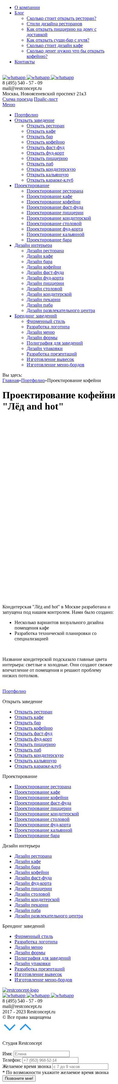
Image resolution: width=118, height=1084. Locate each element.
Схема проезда (17, 99)
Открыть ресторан (45, 125)
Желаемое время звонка (26, 1066)
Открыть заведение (34, 120)
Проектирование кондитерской (59, 218)
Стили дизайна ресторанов (54, 23)
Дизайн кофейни (44, 266)
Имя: (7, 1053)
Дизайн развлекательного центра (61, 310)
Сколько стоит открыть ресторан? (61, 18)
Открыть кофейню (46, 142)
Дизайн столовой (44, 288)
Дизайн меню (41, 332)
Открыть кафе (41, 131)
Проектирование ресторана (55, 190)
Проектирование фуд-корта (55, 228)
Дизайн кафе (40, 256)
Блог (19, 12)
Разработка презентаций (52, 353)
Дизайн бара (39, 261)
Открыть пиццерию (47, 158)
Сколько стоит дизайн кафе (55, 45)
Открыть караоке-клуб (50, 180)
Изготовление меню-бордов (55, 364)
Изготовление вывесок (50, 359)
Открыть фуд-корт (45, 152)
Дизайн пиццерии (45, 283)
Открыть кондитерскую (51, 169)
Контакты (25, 61)
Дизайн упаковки (45, 348)
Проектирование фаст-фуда (55, 207)
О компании (27, 7)
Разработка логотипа (48, 326)
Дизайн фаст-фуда (45, 272)
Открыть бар (40, 136)
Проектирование (32, 185)
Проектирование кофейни (53, 201)
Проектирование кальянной (55, 234)
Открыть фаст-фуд (45, 147)
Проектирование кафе (49, 196)
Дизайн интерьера (33, 245)
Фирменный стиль (46, 321)
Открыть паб (40, 163)
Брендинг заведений (36, 315)
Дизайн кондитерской (49, 294)
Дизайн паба (40, 305)
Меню (8, 104)
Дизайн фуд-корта (45, 277)
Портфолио (26, 114)
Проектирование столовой (54, 223)
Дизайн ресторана (45, 250)
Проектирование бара (49, 239)
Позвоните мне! (19, 1078)
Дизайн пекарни (44, 299)
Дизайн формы (42, 337)
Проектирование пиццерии (55, 212)
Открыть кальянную (48, 174)
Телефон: (11, 1060)
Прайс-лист (46, 99)
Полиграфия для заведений (55, 343)
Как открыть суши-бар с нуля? (58, 40)
